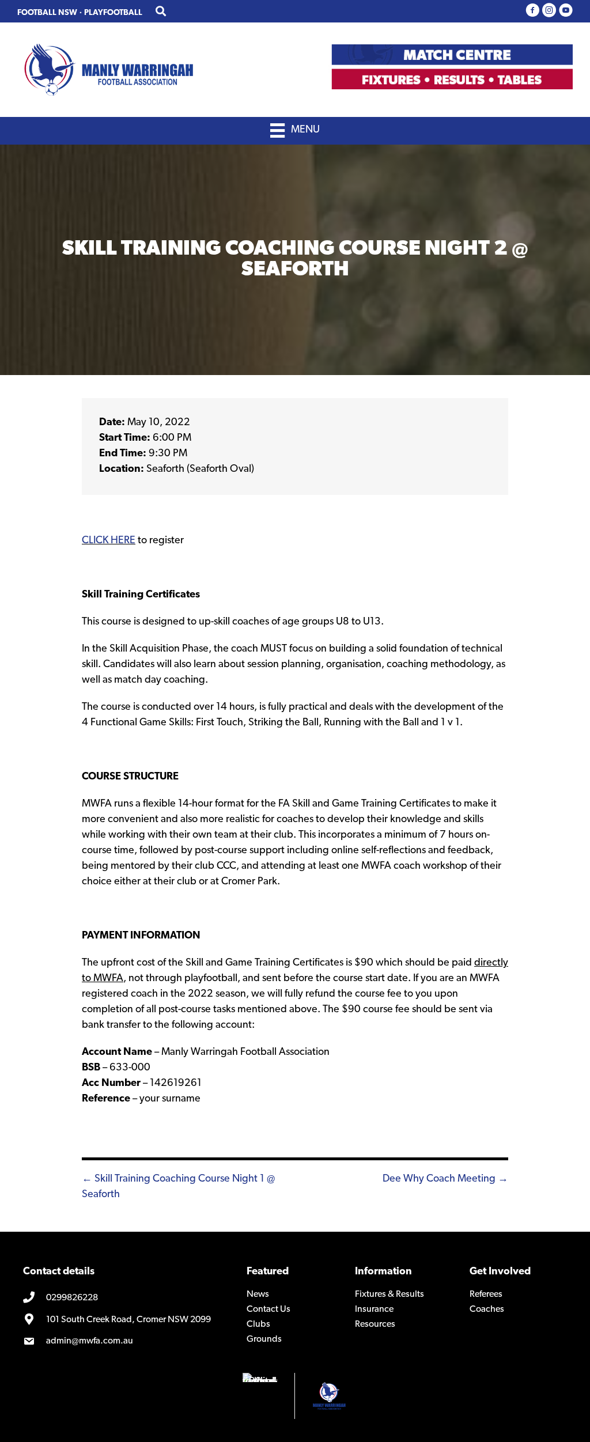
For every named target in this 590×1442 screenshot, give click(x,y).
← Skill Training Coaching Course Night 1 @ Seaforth (178, 1187)
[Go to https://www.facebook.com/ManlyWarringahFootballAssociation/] (532, 11)
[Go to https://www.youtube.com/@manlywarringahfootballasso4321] (566, 11)
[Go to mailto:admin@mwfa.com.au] (126, 1342)
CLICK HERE (108, 541)
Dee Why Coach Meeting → (445, 1179)
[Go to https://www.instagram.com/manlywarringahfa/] (549, 11)
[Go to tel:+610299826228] (126, 1298)
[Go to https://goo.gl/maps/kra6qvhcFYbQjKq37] (126, 1320)
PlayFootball (113, 13)
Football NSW (47, 13)
